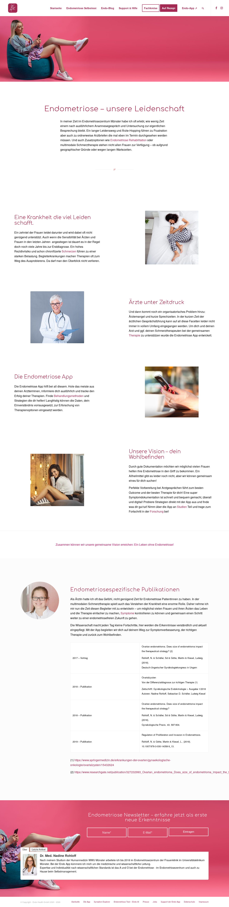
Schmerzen (69, 251)
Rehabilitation (138, 140)
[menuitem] (56, 8)
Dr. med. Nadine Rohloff (58, 855)
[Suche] (202, 8)
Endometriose (119, 140)
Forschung (157, 511)
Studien (182, 507)
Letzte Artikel (38, 849)
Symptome (127, 613)
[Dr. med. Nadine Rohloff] (30, 874)
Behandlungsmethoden (69, 396)
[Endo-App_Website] (13, 8)
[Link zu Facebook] (216, 8)
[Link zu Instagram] (221, 8)
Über (24, 849)
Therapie (134, 335)
